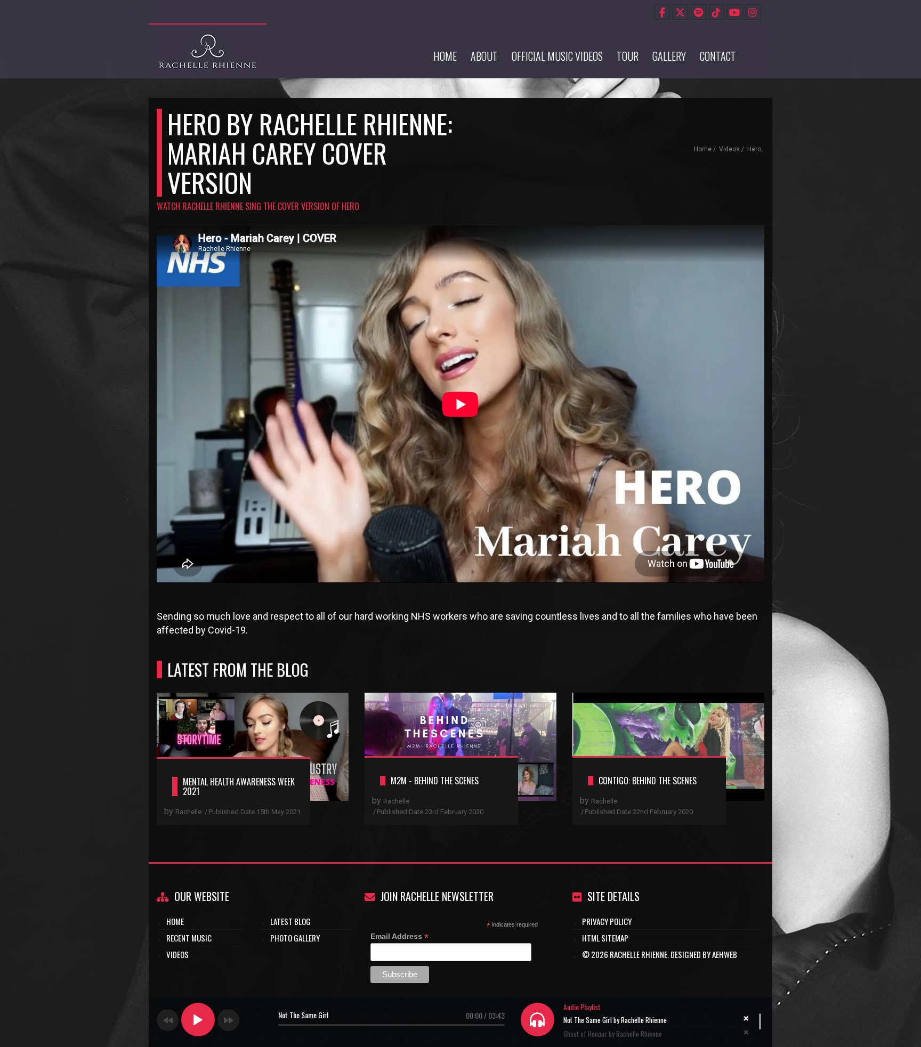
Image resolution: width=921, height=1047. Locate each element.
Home (445, 56)
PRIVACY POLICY (607, 921)
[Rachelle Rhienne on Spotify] (698, 12)
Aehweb (724, 954)
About (484, 56)
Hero (754, 149)
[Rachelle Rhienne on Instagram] (753, 12)
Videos (729, 149)
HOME (175, 921)
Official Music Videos (557, 56)
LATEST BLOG (290, 921)
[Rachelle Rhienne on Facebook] (662, 12)
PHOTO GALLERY (295, 938)
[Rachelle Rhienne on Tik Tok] (716, 12)
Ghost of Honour (612, 1033)
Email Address (399, 936)
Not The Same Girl (615, 1019)
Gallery (669, 56)
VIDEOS (177, 954)
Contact (718, 56)
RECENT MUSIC (189, 938)
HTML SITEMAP (605, 938)
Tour (628, 56)
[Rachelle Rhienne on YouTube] (734, 12)
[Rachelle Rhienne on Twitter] (680, 12)
